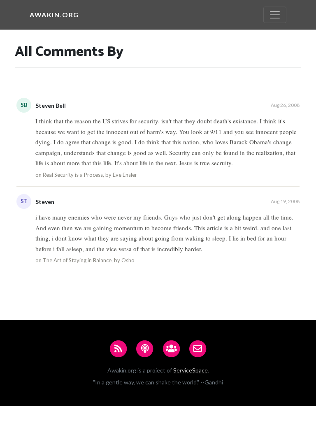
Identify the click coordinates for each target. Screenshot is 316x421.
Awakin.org (54, 15)
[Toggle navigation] (274, 15)
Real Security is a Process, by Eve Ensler (90, 174)
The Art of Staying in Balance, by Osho (89, 260)
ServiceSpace (190, 370)
